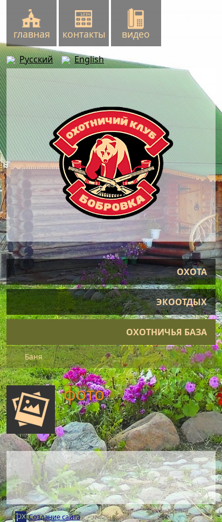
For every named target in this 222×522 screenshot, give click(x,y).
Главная (31, 33)
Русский (36, 59)
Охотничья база (166, 332)
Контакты (84, 33)
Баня (34, 357)
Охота (192, 272)
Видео (136, 33)
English (89, 59)
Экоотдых (181, 302)
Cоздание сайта (54, 516)
